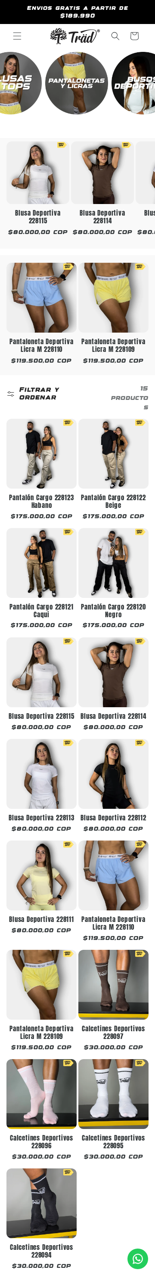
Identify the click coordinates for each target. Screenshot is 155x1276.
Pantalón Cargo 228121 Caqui (41, 610)
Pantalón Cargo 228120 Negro (113, 610)
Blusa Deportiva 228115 (37, 217)
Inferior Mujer (76, 123)
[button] (17, 36)
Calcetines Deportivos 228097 (113, 1032)
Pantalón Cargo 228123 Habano (41, 501)
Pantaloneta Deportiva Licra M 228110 (41, 345)
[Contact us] (137, 1259)
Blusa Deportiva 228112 (113, 818)
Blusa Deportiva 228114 (102, 217)
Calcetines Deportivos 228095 (113, 1142)
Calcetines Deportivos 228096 (41, 1142)
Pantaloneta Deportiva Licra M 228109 (113, 345)
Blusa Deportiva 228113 (41, 818)
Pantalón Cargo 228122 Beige (113, 501)
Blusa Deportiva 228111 (41, 920)
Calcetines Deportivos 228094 (41, 1251)
